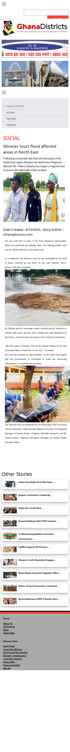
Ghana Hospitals (11, 665)
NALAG (7, 668)
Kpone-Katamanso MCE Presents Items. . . (39, 599)
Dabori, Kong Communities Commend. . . (39, 586)
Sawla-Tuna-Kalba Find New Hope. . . (37, 482)
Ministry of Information (14, 656)
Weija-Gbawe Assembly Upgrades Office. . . (40, 573)
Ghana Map (9, 633)
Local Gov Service (12, 659)
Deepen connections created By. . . (35, 495)
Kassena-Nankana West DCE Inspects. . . (38, 521)
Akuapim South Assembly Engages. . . (37, 560)
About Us (8, 623)
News (6, 630)
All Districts (9, 627)
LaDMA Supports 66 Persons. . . (34, 547)
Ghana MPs (9, 662)
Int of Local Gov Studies (15, 652)
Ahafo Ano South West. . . (31, 508)
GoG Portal (8, 646)
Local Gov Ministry (12, 649)
